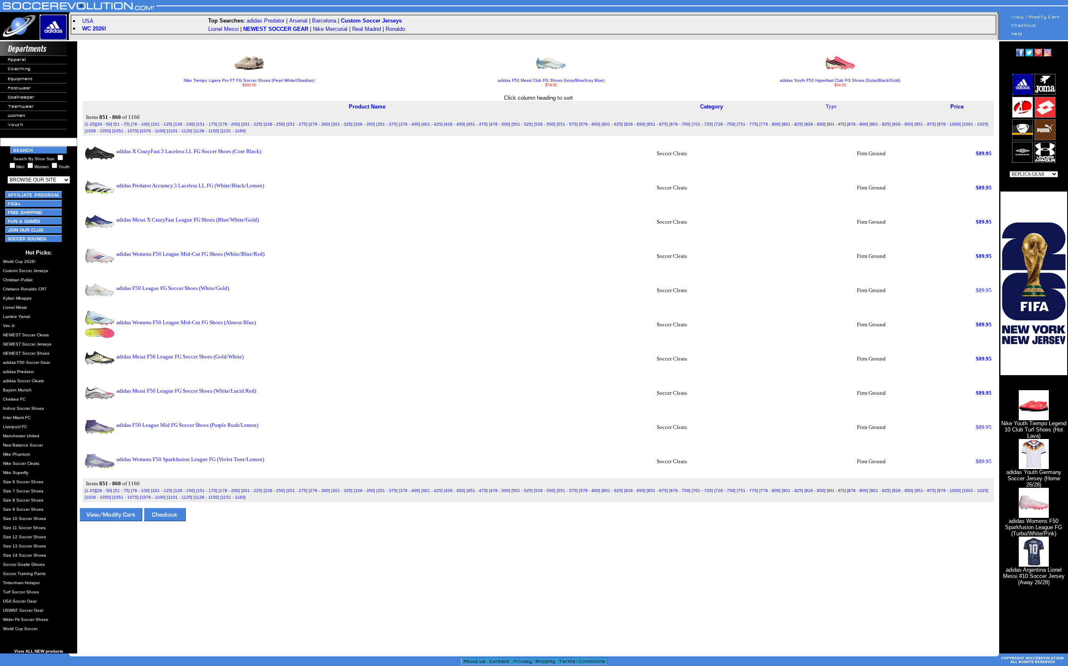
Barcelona (324, 21)
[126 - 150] (184, 124)
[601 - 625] (612, 124)
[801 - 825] (792, 124)
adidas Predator (266, 21)
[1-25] (90, 124)
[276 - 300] (319, 124)
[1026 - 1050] (98, 131)
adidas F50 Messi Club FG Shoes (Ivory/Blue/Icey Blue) (551, 80)
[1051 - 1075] (125, 131)
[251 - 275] (296, 124)
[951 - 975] (925, 124)
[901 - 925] (880, 124)
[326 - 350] (364, 124)
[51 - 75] (121, 124)
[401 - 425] (432, 124)
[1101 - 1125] (179, 131)
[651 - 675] (657, 124)
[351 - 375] (387, 124)
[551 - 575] (567, 124)
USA (87, 21)
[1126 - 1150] (206, 131)
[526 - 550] (544, 124)
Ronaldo (395, 29)
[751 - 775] (747, 124)
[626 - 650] (634, 124)
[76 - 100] (140, 124)
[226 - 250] (274, 124)
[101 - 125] (161, 124)
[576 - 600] (589, 124)
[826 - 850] (815, 124)
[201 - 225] (251, 124)
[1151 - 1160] (233, 131)
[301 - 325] (342, 124)
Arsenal (298, 21)
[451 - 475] (477, 124)
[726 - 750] (725, 124)
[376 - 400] (409, 124)
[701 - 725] (702, 124)
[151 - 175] (206, 124)
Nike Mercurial (330, 29)
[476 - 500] (499, 124)
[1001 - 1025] (975, 124)
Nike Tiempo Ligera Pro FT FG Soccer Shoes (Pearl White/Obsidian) (249, 80)
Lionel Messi (223, 29)
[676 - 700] (679, 124)
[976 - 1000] (949, 124)
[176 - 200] (229, 124)
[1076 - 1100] (153, 131)
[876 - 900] (857, 124)
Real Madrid (366, 29)
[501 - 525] (522, 124)
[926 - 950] (902, 124)
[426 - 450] (454, 124)
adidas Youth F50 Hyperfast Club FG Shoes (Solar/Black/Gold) (840, 80)
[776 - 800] (770, 124)
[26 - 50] (104, 124)
